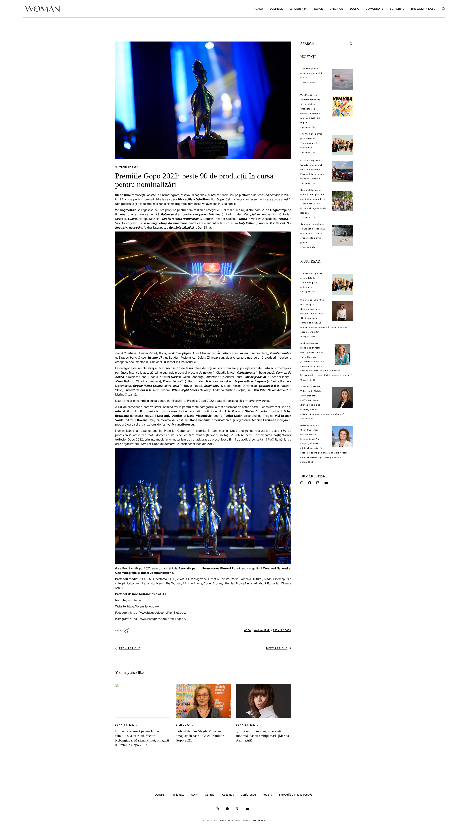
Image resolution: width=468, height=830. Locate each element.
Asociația (228, 794)
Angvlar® (259, 820)
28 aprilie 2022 (246, 725)
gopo (247, 630)
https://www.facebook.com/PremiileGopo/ (158, 612)
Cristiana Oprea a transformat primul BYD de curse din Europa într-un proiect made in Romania (313, 169)
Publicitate (177, 794)
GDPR (195, 794)
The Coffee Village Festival (296, 794)
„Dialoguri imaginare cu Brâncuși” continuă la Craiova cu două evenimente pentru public (313, 233)
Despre (159, 794)
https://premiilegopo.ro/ (143, 606)
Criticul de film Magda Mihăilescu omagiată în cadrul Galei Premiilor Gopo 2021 (200, 735)
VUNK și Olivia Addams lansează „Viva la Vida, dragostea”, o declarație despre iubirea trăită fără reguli (310, 109)
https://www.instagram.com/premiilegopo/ (158, 619)
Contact (210, 794)
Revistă (267, 794)
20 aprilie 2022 (125, 725)
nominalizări (262, 630)
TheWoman (227, 820)
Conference (248, 794)
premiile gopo (282, 630)
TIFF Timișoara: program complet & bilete (311, 73)
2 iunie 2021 (183, 725)
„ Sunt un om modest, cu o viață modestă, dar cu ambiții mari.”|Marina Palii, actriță (262, 735)
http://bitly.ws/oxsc (257, 400)
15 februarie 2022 (126, 167)
